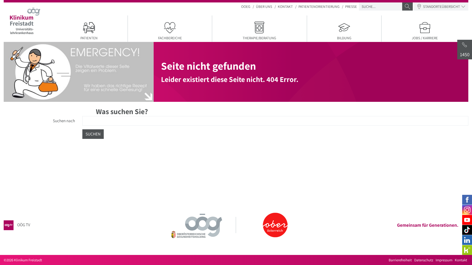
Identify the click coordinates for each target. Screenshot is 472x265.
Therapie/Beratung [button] (259, 38)
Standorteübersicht (441, 6)
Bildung (344, 38)
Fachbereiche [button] (170, 38)
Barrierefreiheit (400, 260)
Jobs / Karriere (425, 38)
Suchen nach (64, 120)
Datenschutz (423, 260)
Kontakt (285, 6)
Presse (351, 6)
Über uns (264, 6)
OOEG (245, 6)
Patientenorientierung (318, 6)
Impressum (444, 260)
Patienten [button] (89, 38)
